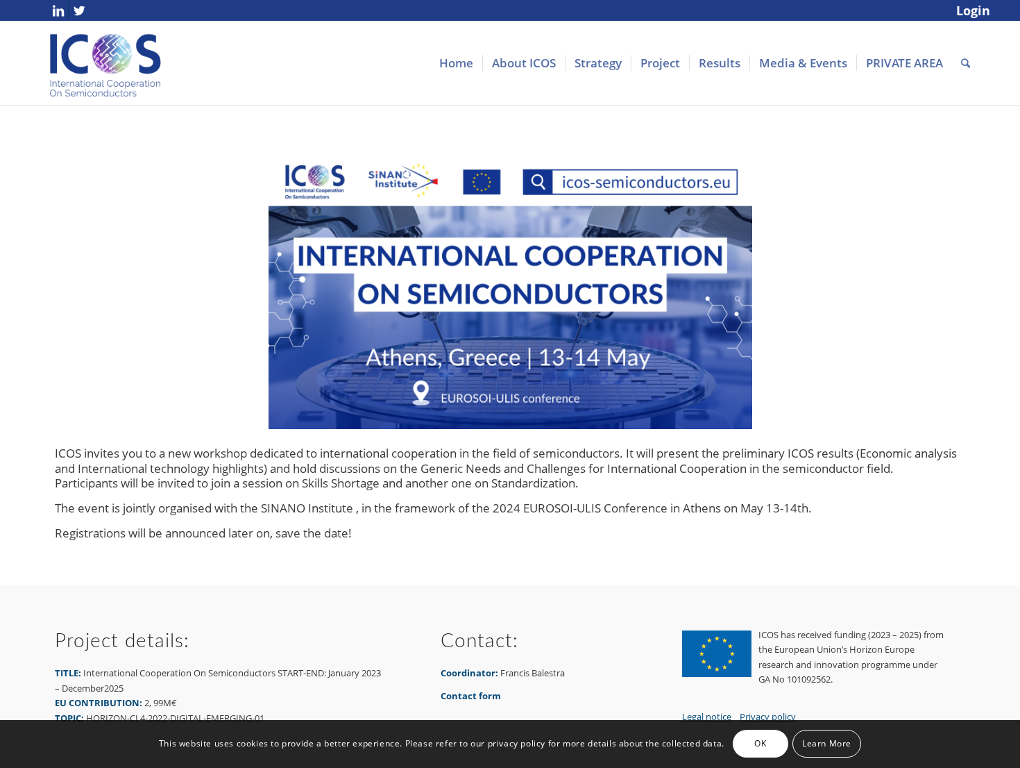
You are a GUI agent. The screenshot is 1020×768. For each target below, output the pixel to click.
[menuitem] (969, 11)
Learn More (826, 744)
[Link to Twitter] (79, 10)
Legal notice (706, 716)
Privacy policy (768, 716)
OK (760, 744)
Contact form (471, 696)
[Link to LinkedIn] (58, 10)
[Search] (965, 63)
